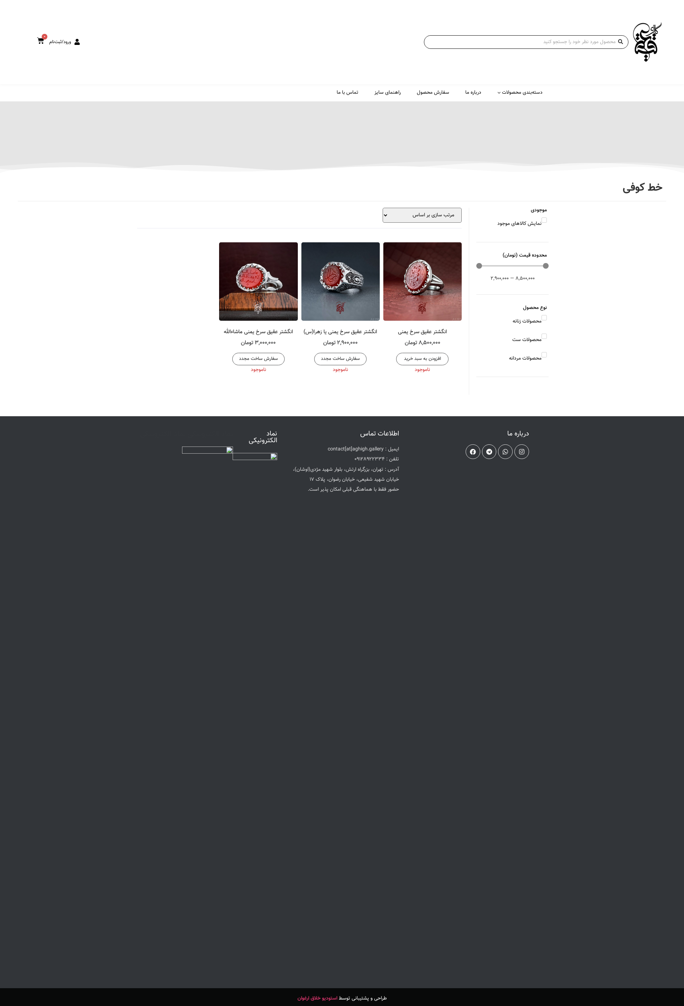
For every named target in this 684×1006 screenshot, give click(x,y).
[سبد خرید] (40, 41)
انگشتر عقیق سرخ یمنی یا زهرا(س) (340, 332)
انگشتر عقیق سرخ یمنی (422, 332)
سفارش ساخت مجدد (340, 358)
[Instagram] (521, 451)
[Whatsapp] (505, 451)
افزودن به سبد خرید (422, 358)
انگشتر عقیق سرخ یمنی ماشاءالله (258, 332)
